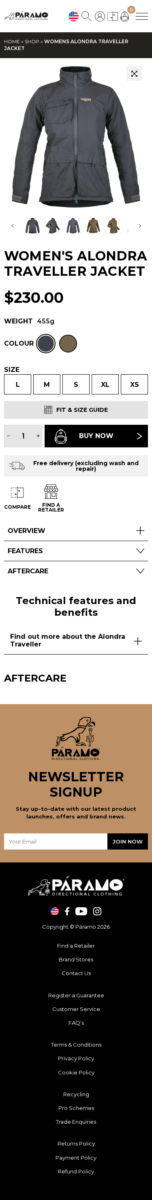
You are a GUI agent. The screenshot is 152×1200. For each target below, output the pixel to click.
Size (11, 369)
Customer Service (76, 1009)
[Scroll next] (140, 226)
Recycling (76, 1094)
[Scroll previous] (12, 226)
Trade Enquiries (76, 1121)
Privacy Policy (76, 1058)
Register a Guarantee (76, 995)
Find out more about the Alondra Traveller (67, 640)
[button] (134, 73)
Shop (32, 41)
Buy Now (96, 436)
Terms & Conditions (76, 1044)
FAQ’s (76, 1023)
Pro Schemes (76, 1108)
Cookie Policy (76, 1072)
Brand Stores (76, 959)
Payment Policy (76, 1157)
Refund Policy (76, 1171)
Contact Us (76, 973)
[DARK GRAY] (46, 344)
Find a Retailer (76, 945)
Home (12, 41)
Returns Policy (76, 1143)
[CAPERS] (68, 344)
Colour (19, 343)
